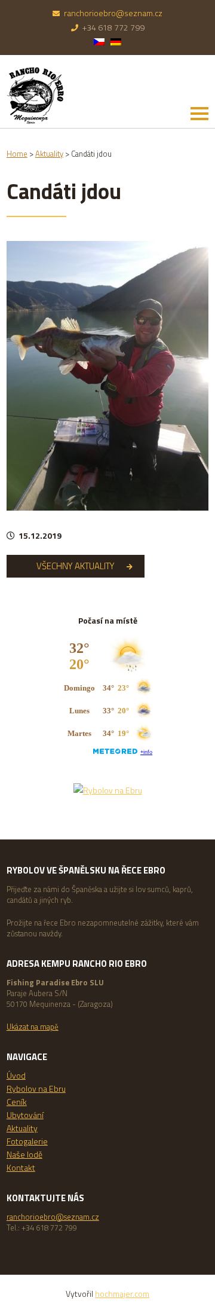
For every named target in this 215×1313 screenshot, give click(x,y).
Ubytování (25, 1115)
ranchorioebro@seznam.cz (113, 13)
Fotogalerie (27, 1141)
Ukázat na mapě (33, 1027)
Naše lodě (24, 1154)
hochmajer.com (122, 1293)
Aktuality (22, 1128)
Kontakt (21, 1167)
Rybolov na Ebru (36, 1088)
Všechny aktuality (75, 566)
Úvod (16, 1075)
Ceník (17, 1101)
